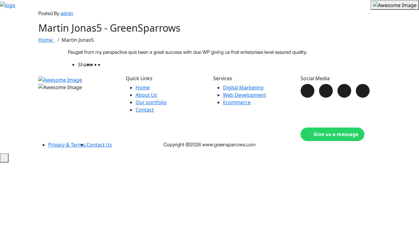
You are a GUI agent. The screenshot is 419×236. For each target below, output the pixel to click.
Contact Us (99, 144)
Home (46, 40)
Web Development (244, 95)
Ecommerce (237, 102)
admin (66, 13)
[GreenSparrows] (7, 4)
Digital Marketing (243, 87)
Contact (145, 109)
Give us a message (335, 134)
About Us (146, 95)
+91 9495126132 (327, 107)
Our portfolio (151, 102)
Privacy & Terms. (67, 144)
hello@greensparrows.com (338, 117)
